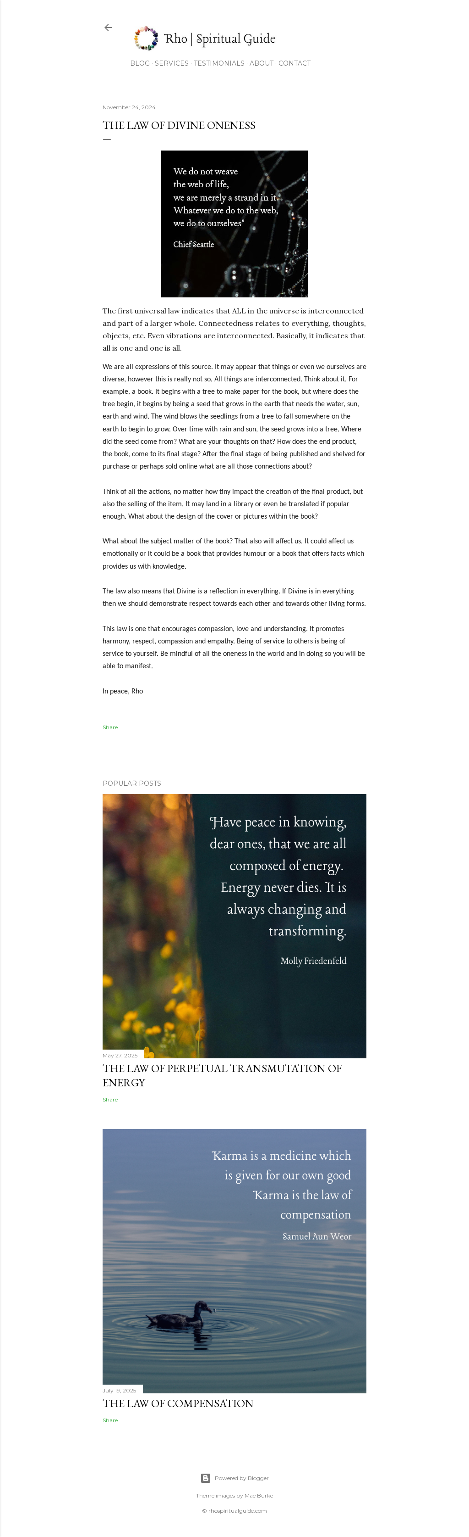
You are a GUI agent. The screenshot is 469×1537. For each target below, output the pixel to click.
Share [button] (110, 727)
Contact (294, 63)
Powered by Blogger (242, 1478)
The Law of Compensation (178, 1403)
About (261, 63)
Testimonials (219, 63)
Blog (140, 63)
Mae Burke (259, 1495)
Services (172, 63)
